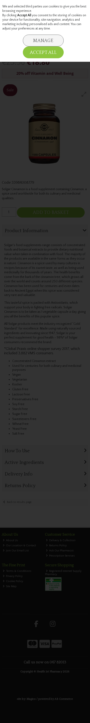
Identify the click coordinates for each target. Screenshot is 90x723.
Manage (43, 40)
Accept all (43, 52)
